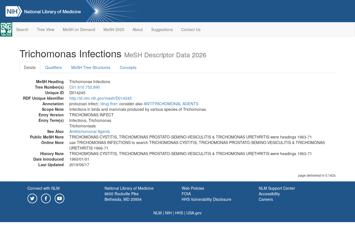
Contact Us (191, 29)
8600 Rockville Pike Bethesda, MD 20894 (123, 196)
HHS (179, 212)
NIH (168, 212)
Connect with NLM (43, 188)
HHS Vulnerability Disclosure (206, 199)
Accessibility (269, 193)
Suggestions (162, 29)
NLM (157, 212)
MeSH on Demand (79, 29)
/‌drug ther (108, 103)
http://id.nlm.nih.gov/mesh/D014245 (100, 98)
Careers (266, 199)
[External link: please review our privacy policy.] (32, 198)
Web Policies (193, 188)
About (138, 29)
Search (22, 29)
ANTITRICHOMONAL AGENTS (171, 103)
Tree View (45, 29)
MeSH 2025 (113, 29)
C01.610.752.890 (84, 87)
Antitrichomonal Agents (89, 131)
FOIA (186, 193)
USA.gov (194, 212)
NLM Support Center (277, 188)
